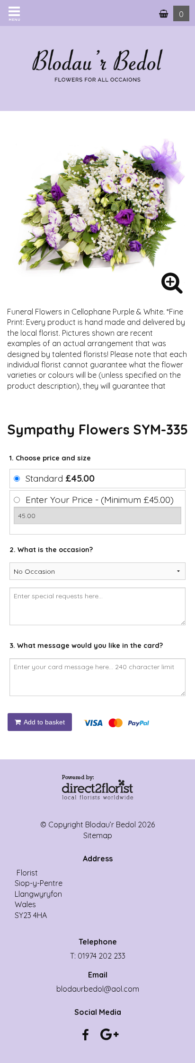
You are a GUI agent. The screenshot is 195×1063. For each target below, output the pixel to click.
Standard (60, 478)
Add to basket (43, 722)
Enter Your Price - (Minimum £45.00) (100, 499)
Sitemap (97, 835)
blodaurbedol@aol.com (97, 989)
